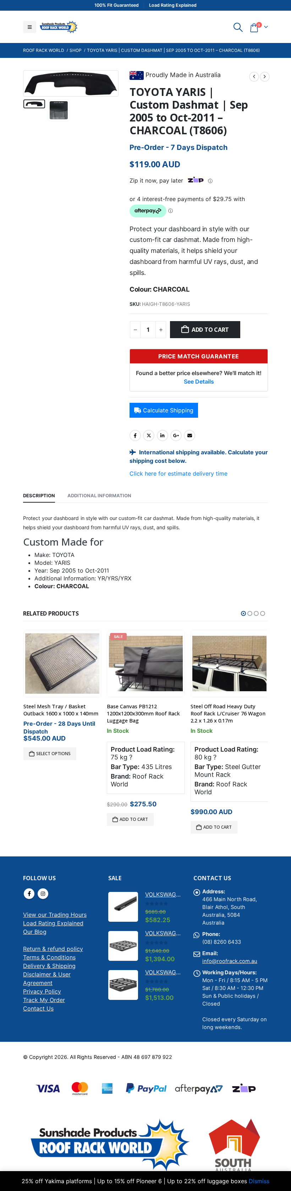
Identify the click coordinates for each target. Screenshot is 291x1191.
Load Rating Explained (53, 923)
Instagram (43, 893)
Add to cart (210, 330)
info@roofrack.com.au (229, 961)
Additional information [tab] (99, 495)
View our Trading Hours (55, 914)
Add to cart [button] (50, 819)
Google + (176, 435)
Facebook (135, 435)
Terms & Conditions (49, 957)
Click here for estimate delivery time (178, 473)
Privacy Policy (42, 991)
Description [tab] (39, 495)
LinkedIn (162, 435)
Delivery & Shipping (49, 965)
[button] (29, 27)
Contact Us (38, 1008)
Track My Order (44, 999)
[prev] (254, 77)
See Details (199, 381)
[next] (265, 77)
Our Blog (34, 931)
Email (189, 435)
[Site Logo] (58, 27)
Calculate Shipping (168, 410)
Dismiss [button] (259, 1181)
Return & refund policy (53, 948)
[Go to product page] (146, 663)
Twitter (148, 435)
